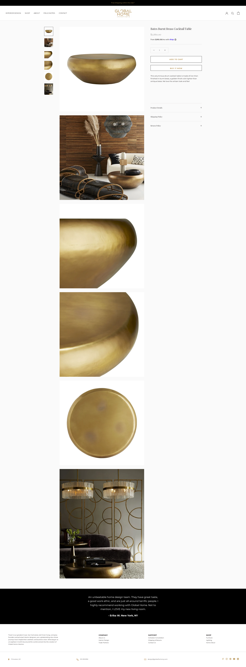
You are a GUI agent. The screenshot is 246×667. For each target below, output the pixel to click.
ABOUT (37, 13)
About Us (102, 638)
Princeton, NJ (16, 659)
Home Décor (210, 642)
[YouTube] (234, 658)
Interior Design (104, 640)
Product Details (156, 107)
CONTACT (63, 13)
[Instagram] (227, 658)
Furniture (209, 638)
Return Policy (156, 126)
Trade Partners (104, 642)
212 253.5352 (84, 659)
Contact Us (152, 642)
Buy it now (176, 68)
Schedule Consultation (156, 638)
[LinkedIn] (238, 658)
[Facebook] (223, 658)
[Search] (232, 13)
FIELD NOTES (49, 13)
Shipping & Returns (155, 640)
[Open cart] (238, 13)
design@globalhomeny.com (158, 659)
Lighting (209, 640)
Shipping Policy (156, 117)
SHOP (27, 13)
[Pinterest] (230, 658)
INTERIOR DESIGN (13, 13)
